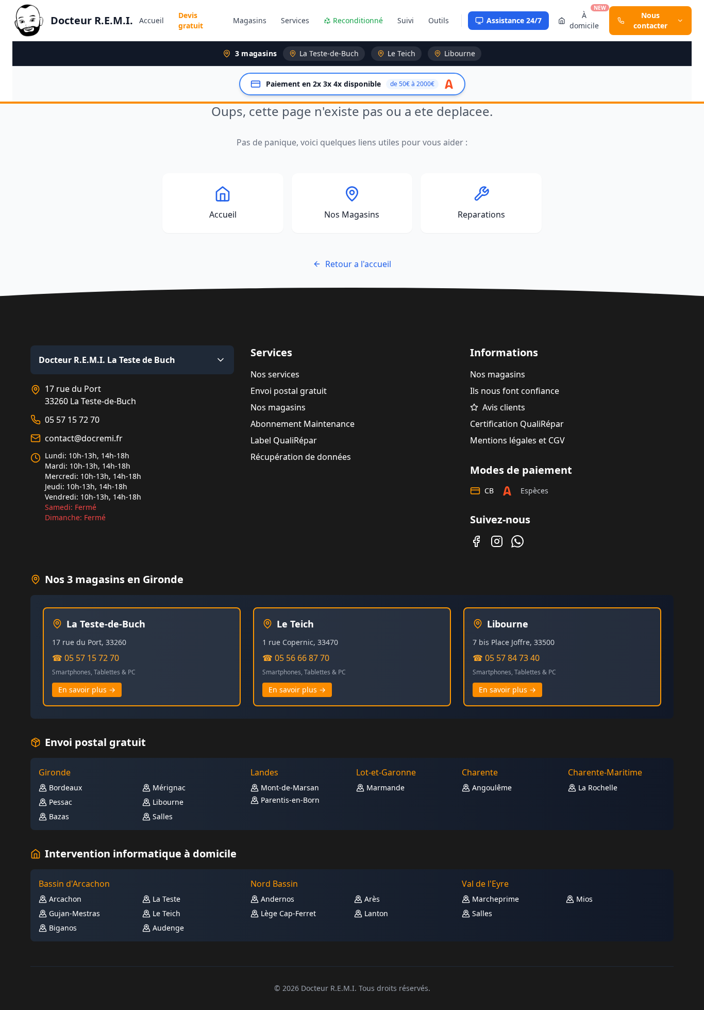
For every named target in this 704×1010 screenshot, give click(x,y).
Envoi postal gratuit (288, 390)
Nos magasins (278, 407)
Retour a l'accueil (358, 264)
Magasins (249, 20)
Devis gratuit (190, 20)
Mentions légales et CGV (517, 440)
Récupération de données (300, 456)
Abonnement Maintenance (302, 423)
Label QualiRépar (283, 440)
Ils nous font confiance (514, 390)
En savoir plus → (86, 689)
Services (295, 20)
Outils (438, 20)
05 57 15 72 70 (72, 419)
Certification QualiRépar (517, 423)
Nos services (274, 374)
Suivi (405, 20)
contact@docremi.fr (84, 438)
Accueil (151, 20)
